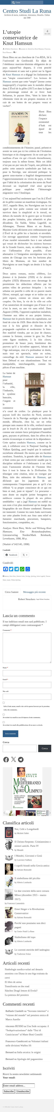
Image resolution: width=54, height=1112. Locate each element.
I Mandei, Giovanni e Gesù (28, 855)
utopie (8, 580)
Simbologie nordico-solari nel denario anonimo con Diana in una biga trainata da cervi (26, 973)
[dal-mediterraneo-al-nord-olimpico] (41, 813)
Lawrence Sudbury (24, 860)
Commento (7, 630)
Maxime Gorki (20, 576)
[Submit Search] (13, 2)
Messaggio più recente (34, 592)
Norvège (27, 576)
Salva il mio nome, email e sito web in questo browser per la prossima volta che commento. (26, 708)
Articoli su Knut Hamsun (36, 49)
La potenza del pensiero (17, 995)
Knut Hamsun (7, 52)
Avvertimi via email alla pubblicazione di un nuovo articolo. (23, 725)
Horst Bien (13, 576)
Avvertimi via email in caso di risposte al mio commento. (21, 717)
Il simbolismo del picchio (27, 878)
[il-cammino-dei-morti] (31, 813)
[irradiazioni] (11, 813)
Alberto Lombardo (24, 882)
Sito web (5, 691)
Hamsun (7, 81)
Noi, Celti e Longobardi (27, 829)
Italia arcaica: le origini (29, 1052)
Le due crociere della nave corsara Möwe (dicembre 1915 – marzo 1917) (32, 895)
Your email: (9, 1077)
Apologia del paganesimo (30, 1059)
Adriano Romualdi (24, 870)
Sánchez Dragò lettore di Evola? (21, 990)
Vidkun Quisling (15, 580)
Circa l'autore (11, 592)
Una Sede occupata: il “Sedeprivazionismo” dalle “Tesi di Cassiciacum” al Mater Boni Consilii (27, 1030)
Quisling (33, 576)
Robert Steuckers (11, 49)
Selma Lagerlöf (41, 576)
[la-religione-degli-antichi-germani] (21, 813)
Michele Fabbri (23, 833)
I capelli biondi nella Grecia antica (32, 865)
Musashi (20, 850)
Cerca (6, 742)
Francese (47, 49)
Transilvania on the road (17, 986)
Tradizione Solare (24, 954)
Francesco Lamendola (15, 903)
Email (5, 679)
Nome (5, 668)
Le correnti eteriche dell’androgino (32, 949)
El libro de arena (13, 982)
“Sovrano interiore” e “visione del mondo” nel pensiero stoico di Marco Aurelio (27, 1015)
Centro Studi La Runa (27, 11)
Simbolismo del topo (25, 937)
